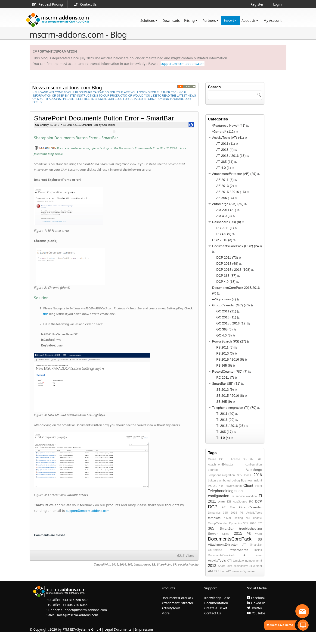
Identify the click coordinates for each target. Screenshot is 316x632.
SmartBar (227, 528)
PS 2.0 (212, 485)
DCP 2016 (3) (222, 240)
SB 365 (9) (224, 401)
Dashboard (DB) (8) (226, 222)
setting (239, 518)
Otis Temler (108, 124)
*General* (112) (223, 131)
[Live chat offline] (302, 611)
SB (153, 564)
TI (227, 459)
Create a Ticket (215, 608)
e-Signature (247, 571)
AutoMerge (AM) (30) (227, 204)
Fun (232, 507)
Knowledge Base (217, 598)
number (250, 560)
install (258, 550)
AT (260, 459)
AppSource (240, 501)
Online (212, 459)
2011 (212, 501)
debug (236, 480)
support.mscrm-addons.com (182, 63)
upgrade (213, 470)
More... (166, 613)
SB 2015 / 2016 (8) (230, 395)
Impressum (144, 629)
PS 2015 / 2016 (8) (230, 359)
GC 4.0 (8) (224, 335)
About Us (249, 20)
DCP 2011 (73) (227, 257)
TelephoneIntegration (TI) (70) (234, 407)
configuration (253, 464)
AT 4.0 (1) (223, 168)
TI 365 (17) (224, 432)
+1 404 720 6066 (74, 605)
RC (251, 501)
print (259, 560)
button (138, 564)
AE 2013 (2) (225, 186)
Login (277, 4)
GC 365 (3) (224, 329)
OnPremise (215, 550)
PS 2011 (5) (225, 347)
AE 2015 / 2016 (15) (231, 192)
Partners (209, 20)
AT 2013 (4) (225, 149)
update (257, 518)
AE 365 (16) (225, 198)
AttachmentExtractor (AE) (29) (234, 174)
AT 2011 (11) (225, 143)
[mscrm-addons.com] (57, 20)
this (45, 314)
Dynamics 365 (218, 512)
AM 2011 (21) (226, 210)
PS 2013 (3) (225, 353)
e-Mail (228, 518)
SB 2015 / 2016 (71, 124)
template (214, 518)
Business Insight (251, 480)
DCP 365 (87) (226, 275)
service (240, 496)
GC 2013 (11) (226, 317)
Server (213, 533)
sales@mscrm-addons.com (77, 615)
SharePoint (164, 564)
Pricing (189, 20)
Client (248, 485)
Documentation (216, 603)
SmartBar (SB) (89, 124)
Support (229, 20)
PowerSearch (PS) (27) (229, 341)
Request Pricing (50, 4)
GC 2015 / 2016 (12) (231, 323)
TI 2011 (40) (225, 413)
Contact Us (88, 4)
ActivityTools (254, 512)
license (235, 459)
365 (129, 564)
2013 (212, 566)
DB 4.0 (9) (223, 234)
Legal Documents (118, 629)
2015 (115, 564)
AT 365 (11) (224, 162)
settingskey (241, 566)
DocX (247, 475)
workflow (251, 496)
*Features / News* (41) (228, 125)
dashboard (224, 480)
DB (229, 501)
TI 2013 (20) (225, 419)
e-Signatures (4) (224, 299)
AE (224, 507)
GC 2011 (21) (226, 311)
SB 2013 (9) (225, 389)
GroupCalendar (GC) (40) (231, 305)
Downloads (171, 20)
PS (242, 512)
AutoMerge (254, 470)
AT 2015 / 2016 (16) (231, 155)
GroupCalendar (250, 507)
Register (257, 4)
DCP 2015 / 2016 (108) (233, 269)
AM (210, 571)
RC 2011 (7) (225, 377)
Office (225, 533)
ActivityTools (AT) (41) (228, 137)
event (258, 485)
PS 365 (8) (224, 365)
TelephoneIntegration (221, 475)
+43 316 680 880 (74, 599)
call (248, 518)
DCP (258, 501)
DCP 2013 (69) (227, 263)
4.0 (221, 485)
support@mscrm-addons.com (87, 511)
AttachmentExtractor (220, 464)
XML (252, 459)
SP (175, 564)
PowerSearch (233, 485)
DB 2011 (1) (225, 228)
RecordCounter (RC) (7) (230, 371)
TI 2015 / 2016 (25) (230, 426)
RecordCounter (229, 571)
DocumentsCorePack (229, 538)
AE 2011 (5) (225, 180)
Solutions (147, 20)
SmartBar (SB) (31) (226, 383)
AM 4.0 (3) (224, 216)
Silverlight (255, 566)
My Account (272, 20)
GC (221, 459)
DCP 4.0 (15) (225, 281)
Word (258, 533)
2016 (123, 564)
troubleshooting (188, 564)
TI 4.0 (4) (223, 438)
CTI (229, 560)
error (146, 564)
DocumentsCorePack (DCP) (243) (237, 246)
